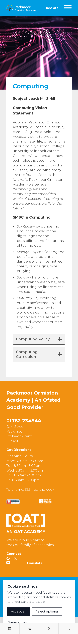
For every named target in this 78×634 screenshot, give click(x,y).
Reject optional (47, 611)
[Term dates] (9, 628)
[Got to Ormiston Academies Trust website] (25, 523)
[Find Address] (49, 628)
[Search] (68, 628)
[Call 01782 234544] (29, 628)
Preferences (17, 622)
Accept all (18, 611)
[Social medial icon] (15, 558)
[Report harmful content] (45, 501)
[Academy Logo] (22, 8)
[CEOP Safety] (13, 501)
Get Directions (18, 450)
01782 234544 (23, 421)
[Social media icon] (8, 558)
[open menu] (68, 8)
